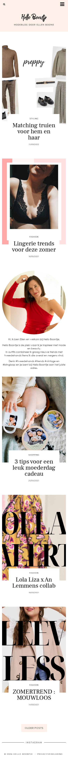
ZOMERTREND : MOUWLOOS (34, 695)
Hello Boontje (34, 17)
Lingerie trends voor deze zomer (34, 247)
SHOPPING (33, 455)
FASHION (34, 237)
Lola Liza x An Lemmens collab (34, 583)
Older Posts (34, 727)
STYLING (34, 118)
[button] (63, 4)
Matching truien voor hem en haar (34, 131)
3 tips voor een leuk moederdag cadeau (34, 468)
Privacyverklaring (50, 754)
